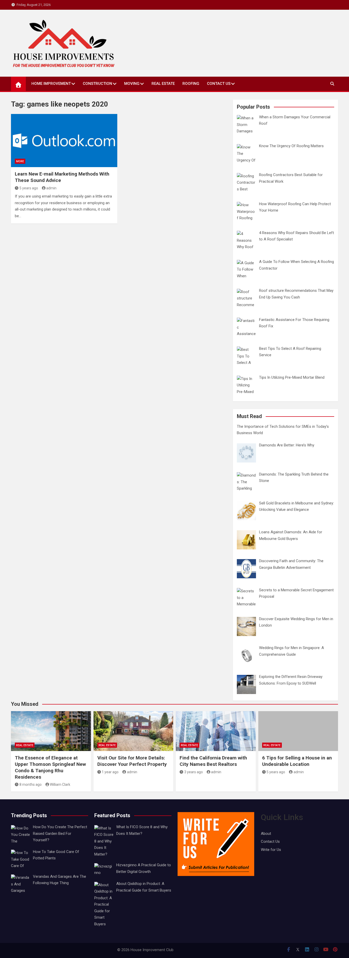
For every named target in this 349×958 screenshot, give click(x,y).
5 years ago (28, 188)
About (266, 833)
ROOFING (190, 83)
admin (51, 188)
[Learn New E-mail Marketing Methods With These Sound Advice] (64, 140)
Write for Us (271, 849)
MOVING (131, 83)
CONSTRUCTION (97, 83)
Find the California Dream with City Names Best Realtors (213, 761)
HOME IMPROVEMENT (51, 83)
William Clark (60, 784)
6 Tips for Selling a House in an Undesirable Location (297, 761)
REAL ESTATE (163, 83)
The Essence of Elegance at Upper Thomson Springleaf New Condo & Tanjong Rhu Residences (50, 767)
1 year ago (110, 772)
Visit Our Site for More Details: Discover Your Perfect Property (132, 761)
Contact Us (218, 83)
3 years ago (193, 772)
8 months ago (30, 784)
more (20, 161)
